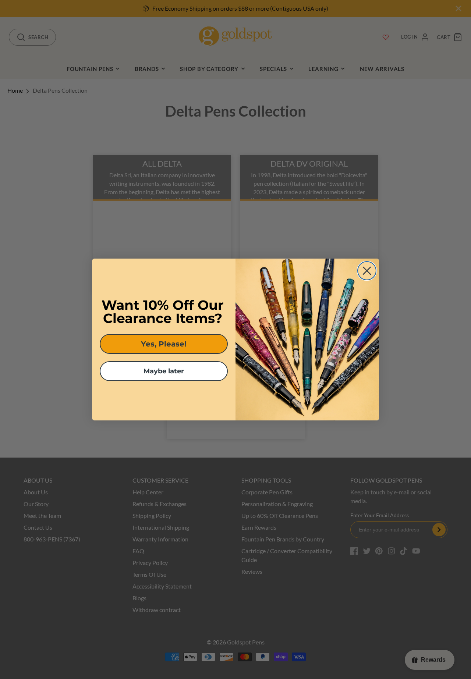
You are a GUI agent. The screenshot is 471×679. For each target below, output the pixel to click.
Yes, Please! (164, 344)
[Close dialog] (367, 271)
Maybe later (164, 371)
